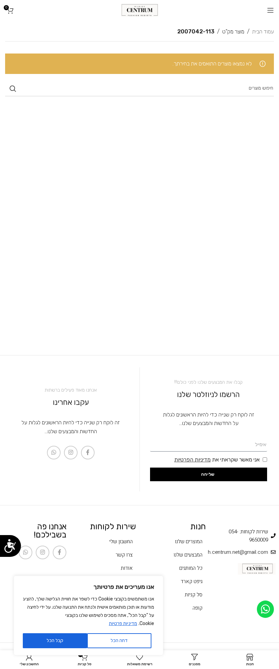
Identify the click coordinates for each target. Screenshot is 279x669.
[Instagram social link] (71, 452)
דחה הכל (119, 640)
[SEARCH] (13, 88)
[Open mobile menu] (270, 10)
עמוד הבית (263, 31)
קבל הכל (55, 640)
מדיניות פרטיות (123, 623)
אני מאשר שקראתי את (217, 459)
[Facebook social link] (88, 452)
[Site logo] (139, 9)
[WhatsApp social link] (54, 452)
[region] (88, 615)
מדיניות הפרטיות (192, 459)
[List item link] (174, 541)
